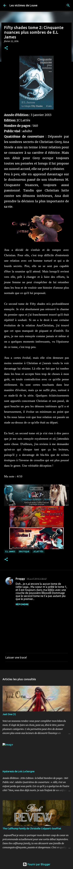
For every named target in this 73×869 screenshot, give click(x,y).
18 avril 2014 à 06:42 (36, 579)
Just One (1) (9, 714)
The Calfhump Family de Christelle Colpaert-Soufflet (32, 828)
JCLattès (38, 551)
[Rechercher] (68, 5)
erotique (24, 551)
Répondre (22, 604)
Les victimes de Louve (23, 5)
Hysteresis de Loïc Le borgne (18, 771)
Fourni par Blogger (38, 864)
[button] (6, 48)
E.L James (10, 551)
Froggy (20, 578)
